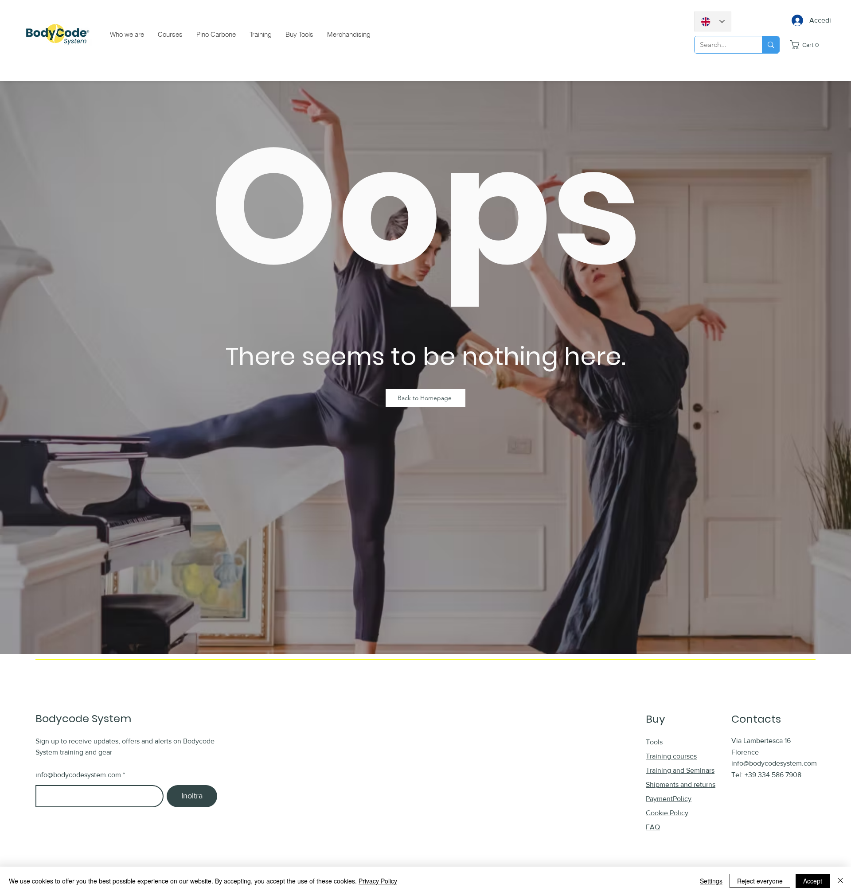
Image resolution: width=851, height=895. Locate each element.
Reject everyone (760, 880)
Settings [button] (711, 880)
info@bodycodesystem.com (78, 774)
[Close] (840, 881)
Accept (812, 880)
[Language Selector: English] (712, 21)
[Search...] (770, 44)
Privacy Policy (378, 880)
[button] (811, 44)
